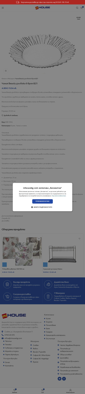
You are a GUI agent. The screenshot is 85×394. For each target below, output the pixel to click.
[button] (42, 207)
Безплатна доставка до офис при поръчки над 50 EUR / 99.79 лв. (45, 2)
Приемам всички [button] (42, 201)
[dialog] (42, 197)
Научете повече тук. (59, 196)
